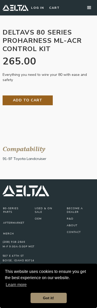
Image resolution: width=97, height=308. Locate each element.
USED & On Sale (43, 210)
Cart (54, 8)
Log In (37, 8)
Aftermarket (13, 223)
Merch (8, 234)
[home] (15, 7)
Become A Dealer (75, 210)
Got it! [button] (48, 298)
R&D (70, 219)
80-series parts (10, 210)
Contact (74, 232)
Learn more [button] (16, 284)
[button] (89, 7)
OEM (38, 219)
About (72, 225)
